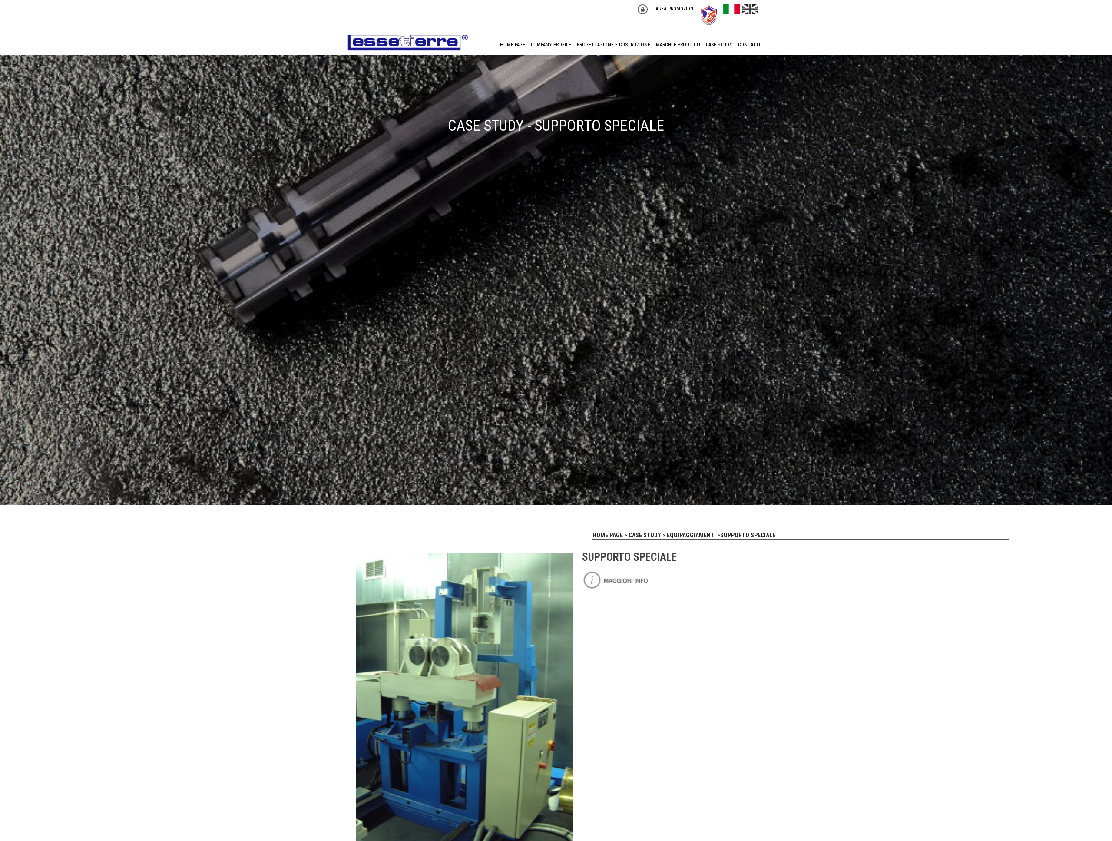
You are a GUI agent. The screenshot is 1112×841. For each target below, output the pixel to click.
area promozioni (675, 9)
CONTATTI (749, 45)
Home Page (607, 535)
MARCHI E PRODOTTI (678, 45)
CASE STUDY (719, 45)
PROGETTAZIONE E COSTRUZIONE (613, 45)
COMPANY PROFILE (551, 45)
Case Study (645, 535)
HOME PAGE (512, 45)
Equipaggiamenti (691, 535)
